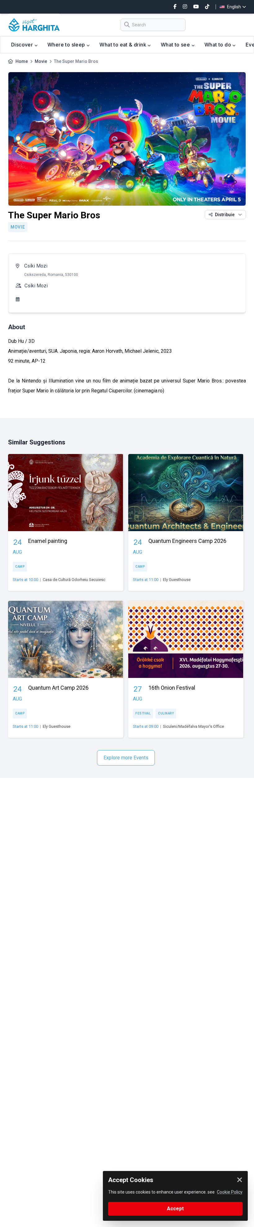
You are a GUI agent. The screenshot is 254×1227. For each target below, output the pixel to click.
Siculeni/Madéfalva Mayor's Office (193, 726)
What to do (218, 44)
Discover (22, 44)
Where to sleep (66, 44)
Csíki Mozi (35, 266)
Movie (41, 61)
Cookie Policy (230, 1192)
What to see (176, 44)
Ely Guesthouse (176, 579)
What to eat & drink (123, 44)
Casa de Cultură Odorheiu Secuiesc (74, 579)
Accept (175, 1209)
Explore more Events (125, 758)
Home (21, 61)
